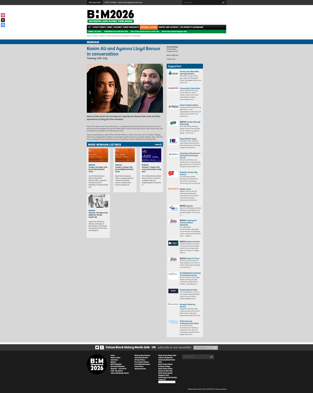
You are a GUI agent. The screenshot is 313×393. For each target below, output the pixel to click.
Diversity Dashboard (118, 366)
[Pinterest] (2, 15)
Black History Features (142, 355)
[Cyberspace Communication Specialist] (173, 221)
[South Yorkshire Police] (173, 106)
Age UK (190, 206)
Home (89, 36)
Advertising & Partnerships (167, 377)
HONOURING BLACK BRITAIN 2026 (116, 31)
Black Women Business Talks (124, 170)
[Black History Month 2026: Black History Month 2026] (110, 16)
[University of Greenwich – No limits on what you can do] (173, 154)
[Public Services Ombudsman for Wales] (173, 322)
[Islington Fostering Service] (173, 304)
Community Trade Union (190, 88)
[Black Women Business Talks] (125, 155)
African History (139, 360)
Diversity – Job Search (118, 368)
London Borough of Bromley (190, 123)
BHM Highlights (116, 364)
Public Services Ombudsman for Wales (189, 322)
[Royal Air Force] (173, 259)
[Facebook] (2, 25)
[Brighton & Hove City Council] (173, 174)
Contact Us (162, 379)
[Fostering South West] (173, 291)
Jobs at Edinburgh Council (120, 373)
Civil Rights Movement (142, 364)
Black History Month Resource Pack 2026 (145, 31)
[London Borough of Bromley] (173, 123)
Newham (102, 36)
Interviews (114, 360)
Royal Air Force (193, 258)
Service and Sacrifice (168, 27)
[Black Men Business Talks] (98, 155)
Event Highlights (131, 27)
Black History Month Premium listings (165, 365)
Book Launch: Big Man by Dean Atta (130, 2)
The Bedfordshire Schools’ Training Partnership (190, 274)
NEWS (109, 27)
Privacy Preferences (167, 382)
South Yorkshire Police (189, 105)
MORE (157, 144)
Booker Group (185, 189)
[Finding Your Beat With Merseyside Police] (173, 73)
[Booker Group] (173, 189)
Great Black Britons (141, 357)
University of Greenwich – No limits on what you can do (190, 155)
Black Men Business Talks (97, 170)
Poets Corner (139, 366)
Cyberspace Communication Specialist (188, 222)
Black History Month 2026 (167, 355)
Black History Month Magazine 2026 (174, 31)
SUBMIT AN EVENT (94, 31)
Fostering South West (188, 289)
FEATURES (117, 27)
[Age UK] (173, 208)
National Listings (148, 27)
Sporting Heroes (140, 368)
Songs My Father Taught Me (95, 216)
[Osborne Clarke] (173, 243)
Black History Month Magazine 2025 (165, 374)
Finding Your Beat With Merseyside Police (189, 72)
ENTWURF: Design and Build (216, 389)
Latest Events (99, 27)
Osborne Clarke (193, 241)
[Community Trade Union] (173, 89)
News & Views (115, 357)
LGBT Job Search (117, 371)
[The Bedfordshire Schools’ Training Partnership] (173, 275)
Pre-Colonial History (141, 362)
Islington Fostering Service (187, 305)
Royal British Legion (188, 138)
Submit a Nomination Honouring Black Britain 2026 (166, 359)
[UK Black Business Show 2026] (151, 155)
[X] (2, 20)
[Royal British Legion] (173, 141)
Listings (95, 36)
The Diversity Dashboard (191, 27)
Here (176, 55)
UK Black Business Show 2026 (151, 170)
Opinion (113, 362)
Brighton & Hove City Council (188, 173)
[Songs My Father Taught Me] (98, 201)
